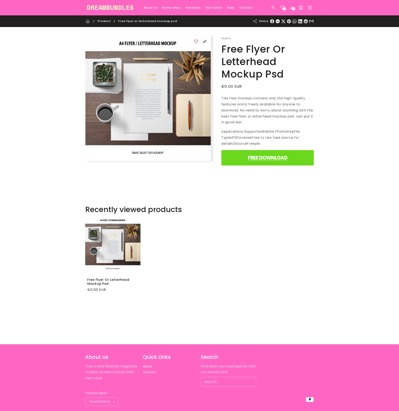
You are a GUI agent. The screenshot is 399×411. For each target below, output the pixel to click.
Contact (149, 372)
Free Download (267, 157)
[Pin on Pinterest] (289, 21)
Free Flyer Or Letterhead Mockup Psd (108, 282)
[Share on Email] (311, 21)
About (147, 366)
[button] (273, 7)
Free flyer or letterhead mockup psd (147, 21)
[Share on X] (283, 21)
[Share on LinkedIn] (300, 21)
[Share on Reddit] (305, 21)
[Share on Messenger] (277, 21)
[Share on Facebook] (272, 21)
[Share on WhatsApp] (294, 21)
